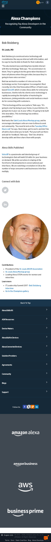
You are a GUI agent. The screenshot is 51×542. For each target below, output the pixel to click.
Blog (29, 540)
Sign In (41, 2)
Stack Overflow (21, 540)
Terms (7, 540)
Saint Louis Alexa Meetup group (27, 120)
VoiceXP (10, 90)
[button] (7, 535)
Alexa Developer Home (40, 540)
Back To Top (26, 303)
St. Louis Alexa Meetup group (17, 272)
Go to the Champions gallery (17, 291)
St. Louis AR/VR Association (30, 269)
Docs (12, 540)
